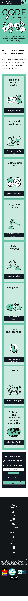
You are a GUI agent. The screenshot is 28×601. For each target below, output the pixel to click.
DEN (9, 498)
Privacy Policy (12, 520)
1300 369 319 (13, 532)
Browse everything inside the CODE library (14, 482)
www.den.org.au (13, 514)
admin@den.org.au (14, 527)
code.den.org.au (13, 515)
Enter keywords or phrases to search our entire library (12, 466)
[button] (2, 2)
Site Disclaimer (14, 500)
